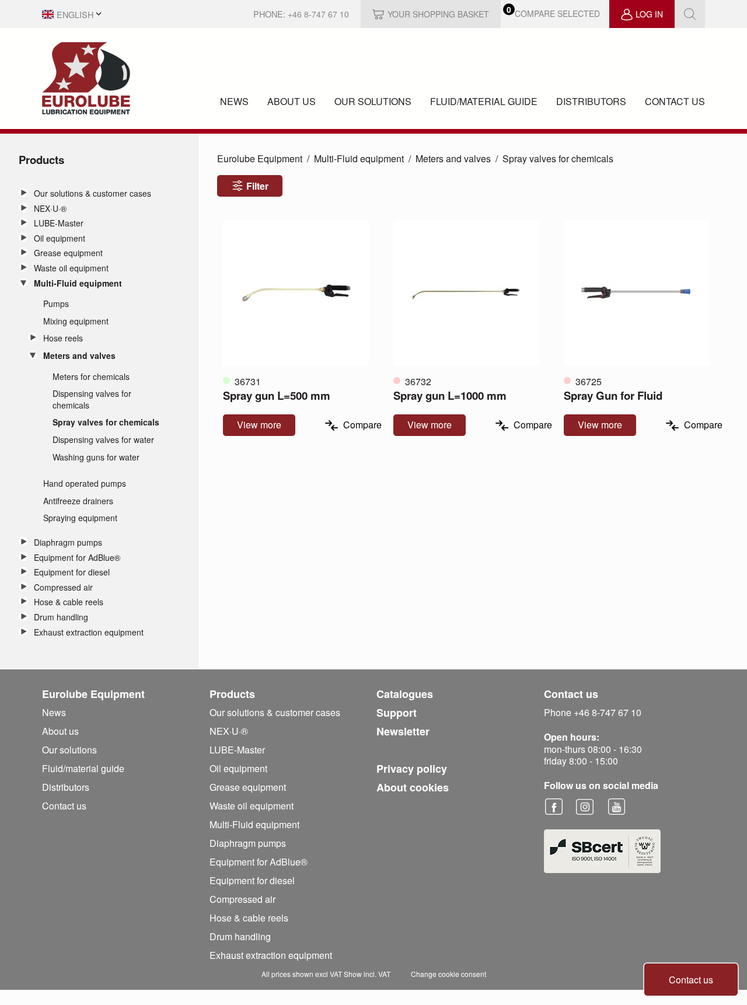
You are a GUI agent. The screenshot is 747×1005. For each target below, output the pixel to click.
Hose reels (63, 338)
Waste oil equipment (71, 268)
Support (396, 712)
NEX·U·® (50, 208)
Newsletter (403, 731)
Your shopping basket (438, 14)
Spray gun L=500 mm (276, 395)
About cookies (412, 787)
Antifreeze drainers (78, 501)
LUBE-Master (58, 223)
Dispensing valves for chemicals (92, 399)
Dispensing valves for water (103, 439)
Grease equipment (68, 253)
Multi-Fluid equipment (78, 283)
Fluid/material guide (483, 101)
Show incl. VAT (367, 974)
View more (259, 424)
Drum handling (61, 617)
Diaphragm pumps (68, 542)
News (234, 101)
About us (291, 101)
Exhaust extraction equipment (89, 632)
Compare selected (557, 13)
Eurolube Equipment (259, 158)
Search (690, 14)
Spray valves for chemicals (106, 422)
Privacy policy (411, 768)
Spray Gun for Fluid (613, 395)
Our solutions (372, 101)
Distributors (591, 101)
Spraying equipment (80, 518)
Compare (362, 425)
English (75, 14)
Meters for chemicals (91, 376)
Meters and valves (79, 355)
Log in (649, 14)
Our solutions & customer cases (92, 193)
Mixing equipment (76, 321)
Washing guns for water (96, 457)
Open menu (23, 192)
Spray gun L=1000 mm (450, 395)
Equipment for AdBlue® (77, 557)
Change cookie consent (448, 974)
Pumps (56, 303)
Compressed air (63, 587)
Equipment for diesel (72, 572)
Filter (257, 186)
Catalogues (404, 694)
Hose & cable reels (68, 602)
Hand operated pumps (84, 483)
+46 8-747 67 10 (318, 14)
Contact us (675, 101)
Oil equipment (59, 238)
